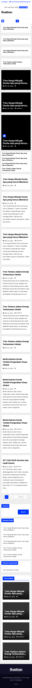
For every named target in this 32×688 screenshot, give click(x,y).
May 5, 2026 (8, 466)
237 (20, 497)
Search (6, 506)
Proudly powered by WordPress (12, 677)
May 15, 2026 (8, 278)
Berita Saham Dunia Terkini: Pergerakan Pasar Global (15, 362)
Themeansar (18, 680)
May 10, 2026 (8, 368)
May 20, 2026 (9, 86)
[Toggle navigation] (17, 21)
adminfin (19, 108)
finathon (6, 12)
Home (16, 684)
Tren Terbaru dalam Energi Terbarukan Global (12, 63)
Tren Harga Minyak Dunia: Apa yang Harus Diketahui (14, 83)
